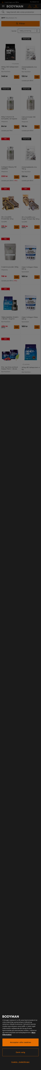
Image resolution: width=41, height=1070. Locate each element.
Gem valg (20, 1052)
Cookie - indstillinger (20, 1062)
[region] (20, 722)
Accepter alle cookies (20, 1042)
